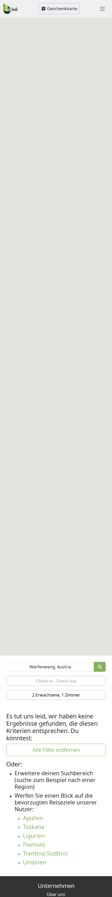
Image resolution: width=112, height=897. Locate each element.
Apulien (33, 818)
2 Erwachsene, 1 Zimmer (56, 695)
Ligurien (34, 835)
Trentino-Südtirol (45, 853)
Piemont (34, 844)
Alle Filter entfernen (56, 749)
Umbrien (34, 862)
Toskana (33, 827)
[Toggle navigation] (102, 8)
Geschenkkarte (61, 8)
